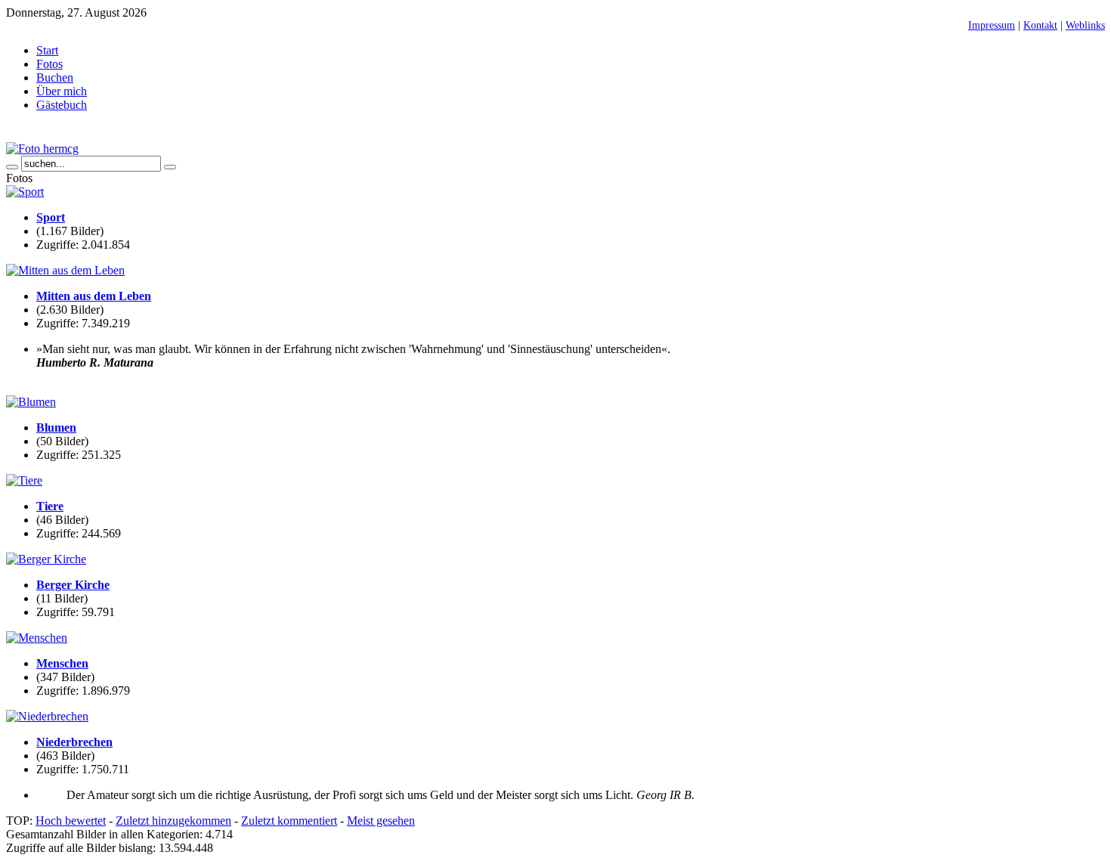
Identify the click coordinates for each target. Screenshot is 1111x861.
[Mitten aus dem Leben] (65, 270)
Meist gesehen (381, 820)
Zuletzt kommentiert (289, 820)
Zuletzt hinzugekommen (173, 820)
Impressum (991, 25)
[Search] (12, 167)
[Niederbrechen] (47, 716)
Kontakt (1040, 25)
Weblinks (1085, 25)
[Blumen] (31, 401)
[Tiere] (24, 480)
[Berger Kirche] (46, 559)
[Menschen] (36, 637)
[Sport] (25, 191)
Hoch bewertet (71, 820)
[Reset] (170, 167)
